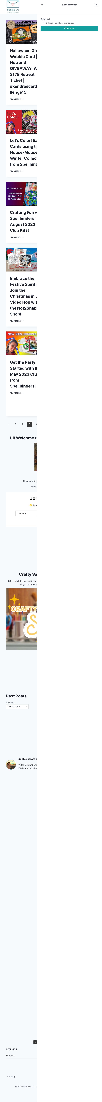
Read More (16, 99)
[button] (42, 4)
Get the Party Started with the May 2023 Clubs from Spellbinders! (26, 374)
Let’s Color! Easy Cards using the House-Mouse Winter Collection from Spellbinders (27, 152)
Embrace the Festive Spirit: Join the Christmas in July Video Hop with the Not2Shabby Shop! (27, 296)
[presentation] (27, 32)
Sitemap (11, 1076)
